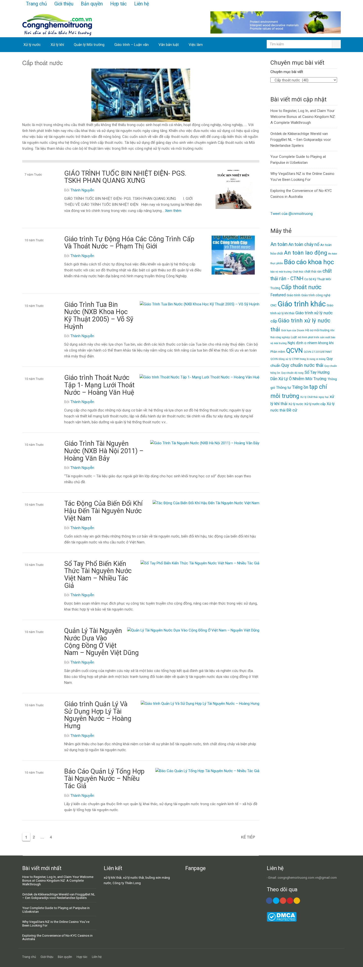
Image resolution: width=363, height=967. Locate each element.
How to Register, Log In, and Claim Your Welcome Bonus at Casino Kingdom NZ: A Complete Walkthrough (303, 117)
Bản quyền (92, 4)
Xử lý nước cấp (315, 404)
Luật (294, 337)
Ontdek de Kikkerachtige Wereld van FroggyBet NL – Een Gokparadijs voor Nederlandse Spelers (300, 139)
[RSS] (297, 900)
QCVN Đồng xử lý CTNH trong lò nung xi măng (297, 359)
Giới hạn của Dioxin (292, 330)
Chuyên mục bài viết (286, 72)
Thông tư (283, 387)
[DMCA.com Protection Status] (282, 920)
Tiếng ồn (300, 387)
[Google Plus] (283, 900)
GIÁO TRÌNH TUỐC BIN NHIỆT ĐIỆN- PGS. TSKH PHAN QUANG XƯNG (125, 177)
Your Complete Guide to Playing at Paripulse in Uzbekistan (56, 909)
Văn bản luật (169, 44)
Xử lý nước (32, 44)
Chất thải (298, 271)
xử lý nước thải (133, 877)
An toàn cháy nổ (303, 244)
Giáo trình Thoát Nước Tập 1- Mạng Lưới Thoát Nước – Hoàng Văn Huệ (99, 385)
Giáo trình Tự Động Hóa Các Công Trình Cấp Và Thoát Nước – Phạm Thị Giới (129, 242)
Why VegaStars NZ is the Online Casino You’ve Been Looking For (55, 923)
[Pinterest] (290, 900)
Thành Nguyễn (82, 189)
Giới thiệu (63, 4)
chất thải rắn (313, 271)
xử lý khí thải (112, 877)
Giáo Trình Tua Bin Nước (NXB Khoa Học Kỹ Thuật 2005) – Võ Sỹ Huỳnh (98, 316)
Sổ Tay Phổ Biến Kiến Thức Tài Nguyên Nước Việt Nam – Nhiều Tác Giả (98, 575)
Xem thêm (173, 210)
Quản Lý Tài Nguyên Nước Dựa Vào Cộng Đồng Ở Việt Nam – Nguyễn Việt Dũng (101, 642)
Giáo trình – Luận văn (131, 44)
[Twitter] (276, 900)
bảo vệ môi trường (281, 271)
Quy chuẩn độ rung (292, 372)
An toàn (278, 244)
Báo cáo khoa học (37, 518)
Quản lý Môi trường (89, 44)
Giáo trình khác (302, 304)
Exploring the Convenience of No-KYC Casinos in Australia (57, 937)
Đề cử (291, 410)
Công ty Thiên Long (127, 883)
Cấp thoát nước (35, 188)
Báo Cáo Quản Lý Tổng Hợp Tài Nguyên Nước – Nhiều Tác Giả (104, 778)
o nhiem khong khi (319, 343)
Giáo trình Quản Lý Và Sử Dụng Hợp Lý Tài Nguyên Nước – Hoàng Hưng (97, 715)
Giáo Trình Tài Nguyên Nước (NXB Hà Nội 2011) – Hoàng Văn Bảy (103, 451)
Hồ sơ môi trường (317, 330)
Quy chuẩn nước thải (302, 365)
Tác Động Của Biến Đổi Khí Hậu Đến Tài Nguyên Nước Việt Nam (103, 511)
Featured (278, 295)
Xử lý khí (57, 44)
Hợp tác (118, 4)
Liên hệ (141, 4)
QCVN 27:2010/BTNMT (318, 351)
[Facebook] (269, 900)
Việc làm (196, 44)
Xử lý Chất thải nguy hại (314, 397)
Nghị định (295, 343)
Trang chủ (36, 4)
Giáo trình (293, 295)
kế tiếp (248, 836)
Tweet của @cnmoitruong (291, 213)
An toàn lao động (305, 252)
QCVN (294, 350)
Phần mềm (277, 351)
